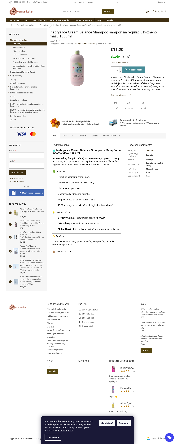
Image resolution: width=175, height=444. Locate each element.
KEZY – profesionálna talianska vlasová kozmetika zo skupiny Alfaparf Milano (153, 312)
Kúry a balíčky (16, 75)
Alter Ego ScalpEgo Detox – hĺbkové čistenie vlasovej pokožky (152, 338)
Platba (50, 323)
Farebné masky (20, 54)
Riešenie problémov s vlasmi (22, 71)
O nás (49, 366)
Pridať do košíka (135, 70)
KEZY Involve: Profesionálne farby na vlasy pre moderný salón (153, 325)
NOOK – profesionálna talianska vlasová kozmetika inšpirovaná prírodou (27, 111)
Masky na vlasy (19, 51)
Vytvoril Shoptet (159, 438)
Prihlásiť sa (17, 173)
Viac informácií (65, 430)
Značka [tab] (95, 135)
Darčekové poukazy (18, 100)
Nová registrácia (16, 178)
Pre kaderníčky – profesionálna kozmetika (23, 87)
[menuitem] (18, 20)
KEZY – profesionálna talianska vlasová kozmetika (26, 105)
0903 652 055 (88, 313)
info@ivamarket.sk (90, 309)
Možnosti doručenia (119, 62)
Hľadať (108, 11)
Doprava (50, 326)
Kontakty (51, 337)
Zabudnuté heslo (16, 181)
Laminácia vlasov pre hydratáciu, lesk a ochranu (29, 67)
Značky (13, 119)
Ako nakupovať (53, 319)
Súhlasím (124, 422)
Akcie (12, 96)
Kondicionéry (19, 47)
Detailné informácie (119, 95)
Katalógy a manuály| (55, 333)
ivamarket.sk (87, 326)
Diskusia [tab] (82, 135)
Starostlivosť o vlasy (19, 40)
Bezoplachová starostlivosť (25, 58)
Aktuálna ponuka (17, 83)
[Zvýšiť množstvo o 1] (120, 68)
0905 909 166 (88, 318)
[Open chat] (169, 437)
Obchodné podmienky (84, 2)
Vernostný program (55, 349)
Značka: (104, 43)
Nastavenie (53, 437)
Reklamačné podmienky (57, 316)
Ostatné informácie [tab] (111, 135)
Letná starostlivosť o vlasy (21, 92)
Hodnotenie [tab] (68, 135)
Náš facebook (88, 322)
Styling (13, 79)
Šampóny (17, 43)
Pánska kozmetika (18, 116)
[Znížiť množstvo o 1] (120, 71)
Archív (146, 350)
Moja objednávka (54, 353)
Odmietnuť (107, 422)
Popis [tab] (54, 135)
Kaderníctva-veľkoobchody (58, 330)
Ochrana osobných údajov (58, 312)
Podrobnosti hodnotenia (84, 43)
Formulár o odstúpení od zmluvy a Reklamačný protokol (57, 343)
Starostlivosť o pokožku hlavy (25, 62)
